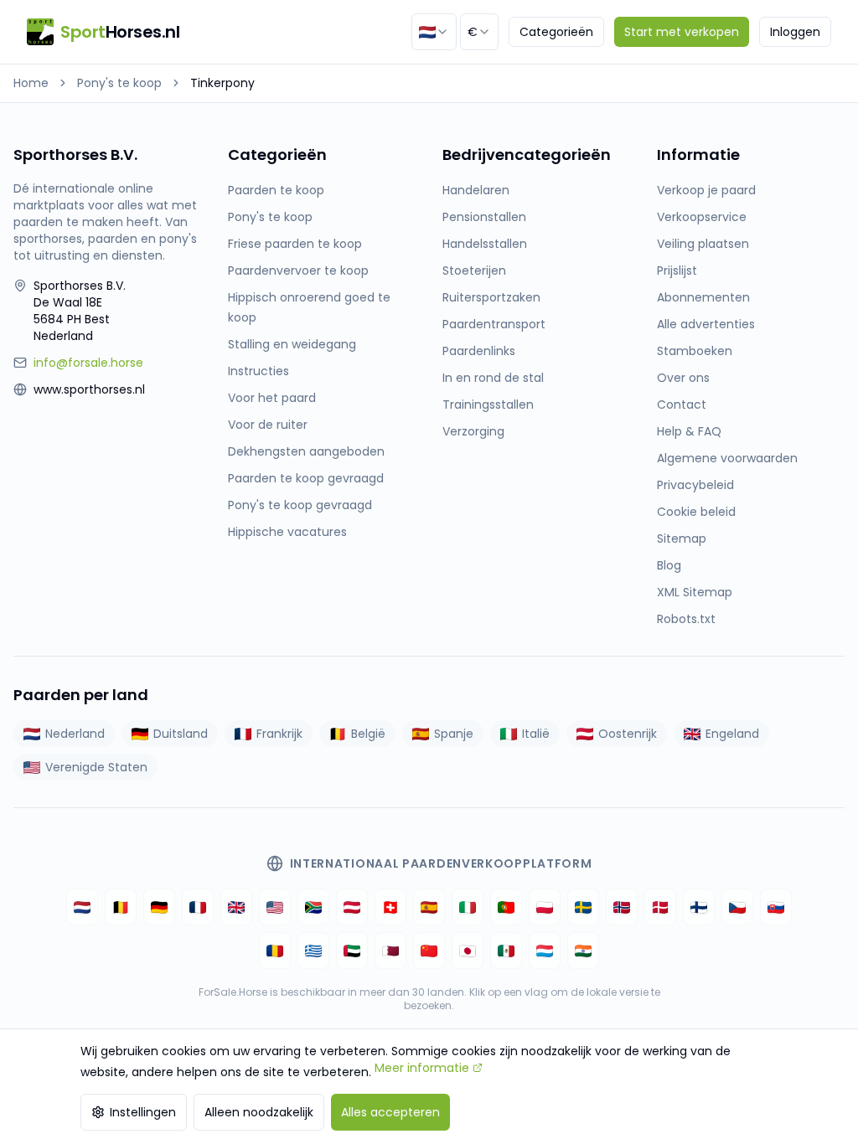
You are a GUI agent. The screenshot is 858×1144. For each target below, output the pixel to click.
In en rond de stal (493, 377)
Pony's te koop (119, 83)
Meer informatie (422, 1067)
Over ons (683, 377)
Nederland (75, 733)
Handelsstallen (484, 243)
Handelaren (475, 190)
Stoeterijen (474, 270)
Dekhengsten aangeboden (306, 451)
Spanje (453, 733)
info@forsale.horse (88, 362)
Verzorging (473, 431)
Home (31, 83)
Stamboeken (694, 351)
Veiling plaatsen (703, 243)
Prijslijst (677, 270)
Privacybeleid (695, 485)
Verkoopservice (702, 217)
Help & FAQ (689, 431)
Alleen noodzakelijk (258, 1112)
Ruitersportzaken (491, 297)
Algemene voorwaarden (727, 458)
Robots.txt (686, 619)
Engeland (732, 733)
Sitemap (681, 538)
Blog (669, 565)
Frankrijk (279, 733)
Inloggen (795, 31)
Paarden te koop (276, 190)
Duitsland (180, 733)
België (368, 733)
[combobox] (434, 31)
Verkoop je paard (706, 190)
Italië (536, 733)
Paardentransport (493, 324)
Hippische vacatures (287, 531)
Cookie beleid (696, 511)
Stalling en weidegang (292, 344)
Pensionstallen (484, 217)
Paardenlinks (478, 351)
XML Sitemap (694, 592)
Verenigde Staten (96, 767)
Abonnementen (703, 297)
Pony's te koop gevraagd (300, 505)
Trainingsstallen (488, 404)
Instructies (258, 371)
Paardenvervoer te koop (298, 270)
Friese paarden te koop (295, 243)
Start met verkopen (681, 31)
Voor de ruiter (268, 424)
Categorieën (556, 31)
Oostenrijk (627, 733)
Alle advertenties (706, 324)
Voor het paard (272, 397)
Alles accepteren (390, 1112)
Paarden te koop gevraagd (306, 478)
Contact (681, 404)
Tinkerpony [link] (222, 83)
